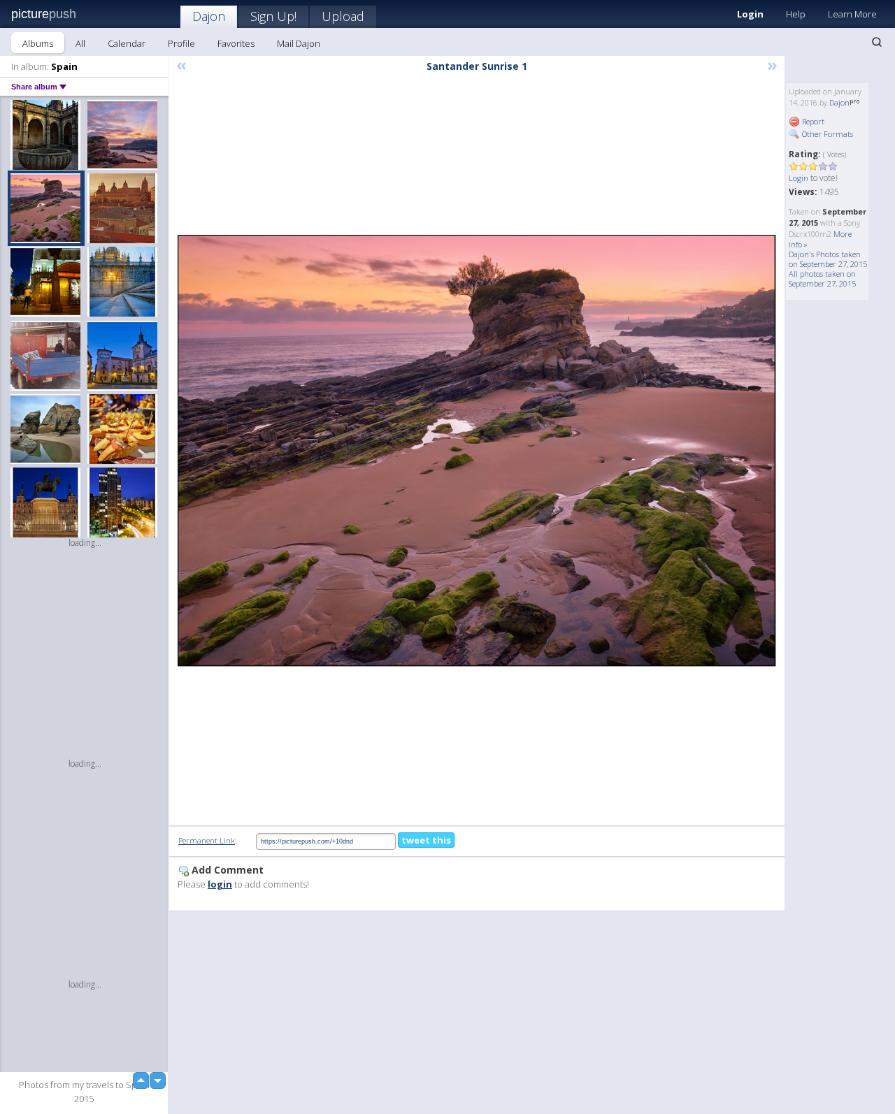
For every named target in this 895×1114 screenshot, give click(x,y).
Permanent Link (206, 840)
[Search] (877, 42)
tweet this (426, 840)
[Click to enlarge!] (477, 451)
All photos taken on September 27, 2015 (822, 278)
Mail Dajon (298, 43)
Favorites (236, 43)
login (220, 884)
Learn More (852, 14)
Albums (37, 43)
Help (796, 14)
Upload (343, 16)
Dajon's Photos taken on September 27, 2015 (828, 259)
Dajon (208, 16)
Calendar (126, 43)
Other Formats (826, 134)
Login (750, 14)
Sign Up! (273, 16)
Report (812, 121)
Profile (181, 43)
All (80, 43)
